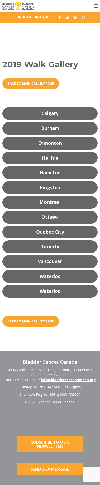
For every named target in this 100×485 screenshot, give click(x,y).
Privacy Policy (31, 387)
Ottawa (50, 217)
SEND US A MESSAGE (50, 469)
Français (42, 17)
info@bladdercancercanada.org (68, 380)
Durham (50, 128)
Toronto (50, 246)
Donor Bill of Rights (64, 387)
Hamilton (50, 173)
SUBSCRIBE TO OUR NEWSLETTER (50, 444)
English (24, 17)
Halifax (50, 158)
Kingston (50, 187)
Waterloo (50, 276)
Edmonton (50, 143)
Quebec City (50, 232)
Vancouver (50, 261)
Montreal (50, 202)
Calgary (50, 113)
